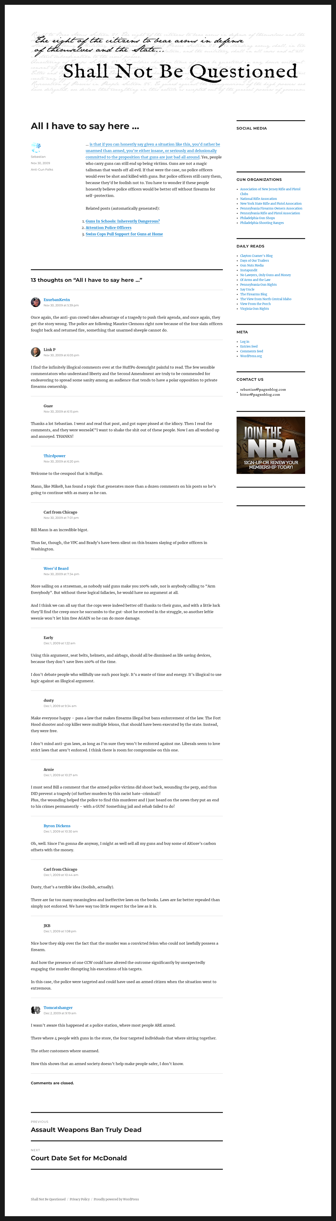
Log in (244, 342)
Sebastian (38, 156)
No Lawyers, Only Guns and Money (265, 275)
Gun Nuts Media (252, 265)
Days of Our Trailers (254, 261)
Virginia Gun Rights (254, 309)
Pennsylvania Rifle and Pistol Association (270, 213)
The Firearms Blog (253, 294)
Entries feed (249, 346)
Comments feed (251, 351)
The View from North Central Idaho (265, 299)
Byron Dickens (57, 826)
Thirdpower (55, 456)
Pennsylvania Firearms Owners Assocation (271, 208)
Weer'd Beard (56, 568)
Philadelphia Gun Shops (257, 218)
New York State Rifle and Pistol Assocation (271, 204)
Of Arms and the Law (255, 280)
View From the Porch (255, 304)
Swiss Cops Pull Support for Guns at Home (124, 234)
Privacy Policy (80, 1199)
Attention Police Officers (108, 227)
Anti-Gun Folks (42, 169)
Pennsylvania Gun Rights (258, 285)
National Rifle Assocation (258, 199)
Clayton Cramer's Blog (256, 256)
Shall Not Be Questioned (48, 1199)
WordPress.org (251, 356)
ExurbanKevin (57, 299)
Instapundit (248, 270)
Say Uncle (247, 289)
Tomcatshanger (58, 1007)
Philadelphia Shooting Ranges (262, 223)
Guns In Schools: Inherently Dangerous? (123, 221)
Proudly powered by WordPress (116, 1199)
